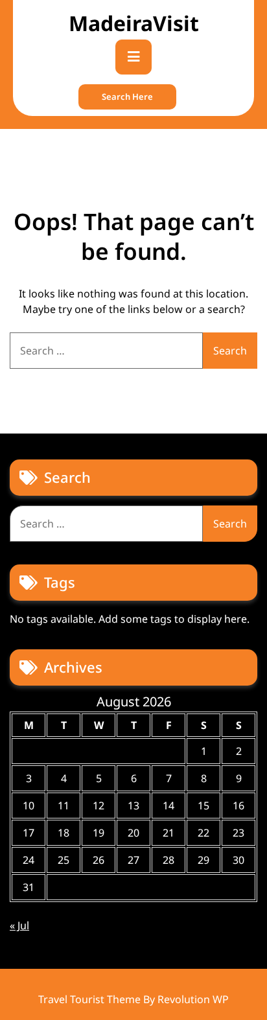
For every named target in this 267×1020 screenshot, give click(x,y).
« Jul (19, 925)
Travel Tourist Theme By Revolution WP (133, 999)
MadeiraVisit (134, 23)
